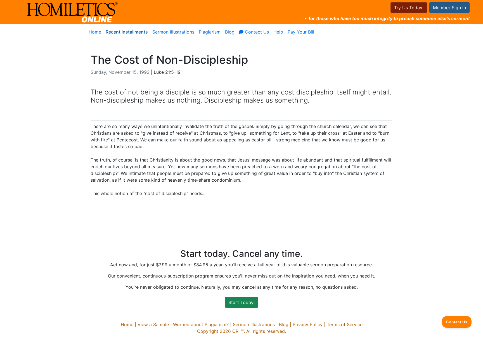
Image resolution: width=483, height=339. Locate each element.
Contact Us (256, 32)
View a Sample (153, 324)
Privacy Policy (308, 324)
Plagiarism (210, 32)
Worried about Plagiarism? (201, 324)
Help (278, 32)
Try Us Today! (408, 7)
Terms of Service (345, 324)
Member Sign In (449, 7)
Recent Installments (127, 32)
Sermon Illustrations (173, 32)
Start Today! (241, 302)
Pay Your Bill (301, 32)
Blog (230, 32)
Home (95, 32)
